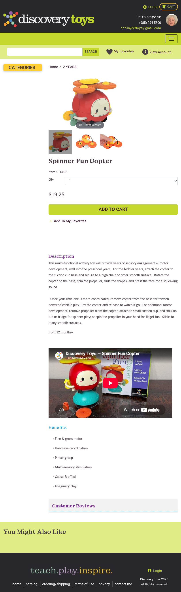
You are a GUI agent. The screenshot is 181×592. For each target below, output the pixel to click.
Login (153, 7)
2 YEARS (70, 67)
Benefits (58, 427)
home (16, 584)
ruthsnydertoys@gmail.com (141, 28)
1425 (63, 172)
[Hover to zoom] (90, 102)
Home (53, 67)
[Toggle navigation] (171, 38)
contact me (123, 584)
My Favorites (124, 51)
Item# (53, 172)
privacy (104, 584)
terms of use (84, 584)
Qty (51, 179)
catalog (32, 584)
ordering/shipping (56, 584)
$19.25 (56, 194)
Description (61, 256)
